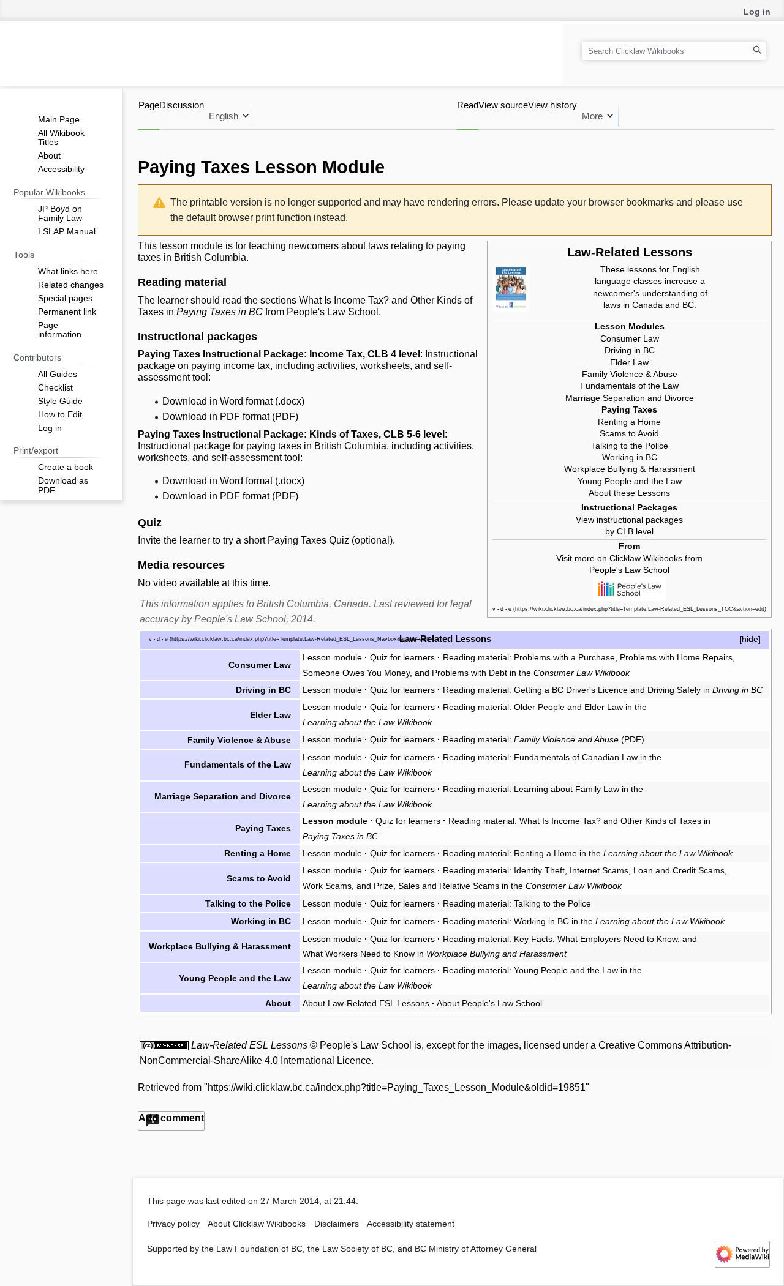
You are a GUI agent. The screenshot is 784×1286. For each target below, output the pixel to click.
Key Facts (533, 939)
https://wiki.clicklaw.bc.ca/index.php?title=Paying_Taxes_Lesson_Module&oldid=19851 (397, 1087)
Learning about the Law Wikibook (367, 722)
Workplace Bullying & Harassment (629, 469)
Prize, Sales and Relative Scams (436, 886)
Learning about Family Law (566, 789)
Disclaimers (336, 1223)
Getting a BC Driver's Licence (571, 690)
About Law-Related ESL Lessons (366, 1003)
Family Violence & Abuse (629, 374)
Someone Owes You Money (356, 673)
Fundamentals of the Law (629, 386)
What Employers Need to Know (617, 939)
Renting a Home (629, 422)
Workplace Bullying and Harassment (496, 954)
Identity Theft (539, 870)
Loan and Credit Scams (679, 870)
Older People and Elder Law (568, 707)
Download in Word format (217, 401)
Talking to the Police (629, 445)
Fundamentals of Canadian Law (576, 757)
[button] (171, 1121)
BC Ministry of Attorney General (476, 1249)
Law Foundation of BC (259, 1249)
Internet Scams (599, 870)
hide (750, 639)
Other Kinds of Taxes (660, 821)
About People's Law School (489, 1003)
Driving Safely (674, 690)
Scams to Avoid (629, 433)
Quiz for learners (402, 657)
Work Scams (327, 886)
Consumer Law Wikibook (581, 673)
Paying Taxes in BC (219, 312)
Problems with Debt (469, 673)
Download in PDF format (216, 416)
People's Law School (629, 570)
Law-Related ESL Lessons (249, 1045)
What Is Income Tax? (344, 300)
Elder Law (629, 362)
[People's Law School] (629, 588)
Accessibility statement (410, 1223)
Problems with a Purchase (564, 657)
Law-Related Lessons (629, 252)
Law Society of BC (357, 1249)
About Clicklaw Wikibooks (257, 1223)
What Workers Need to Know (359, 954)
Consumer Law (629, 338)
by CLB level (629, 531)
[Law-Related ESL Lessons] (510, 287)
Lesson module (332, 657)
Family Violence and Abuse (566, 739)
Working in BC (629, 457)
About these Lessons (629, 493)
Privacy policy (173, 1223)
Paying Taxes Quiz (308, 540)
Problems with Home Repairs (676, 657)
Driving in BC (630, 350)
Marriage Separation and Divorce (629, 398)
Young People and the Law (630, 481)
